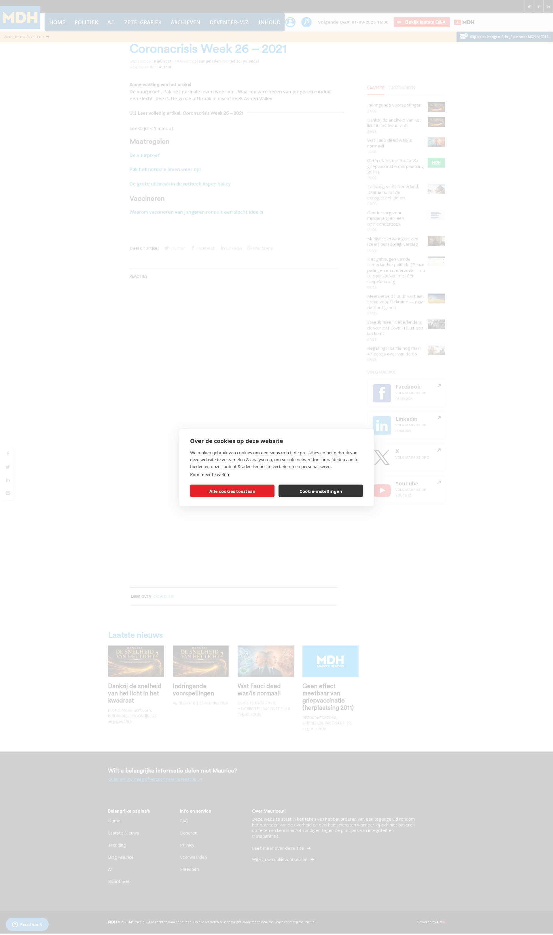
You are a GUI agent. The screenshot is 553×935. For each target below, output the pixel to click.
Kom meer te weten (209, 474)
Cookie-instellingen (321, 491)
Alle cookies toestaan (232, 491)
